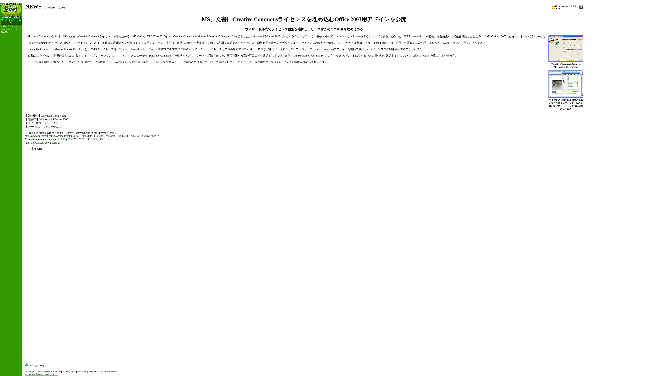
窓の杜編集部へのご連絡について (41, 374)
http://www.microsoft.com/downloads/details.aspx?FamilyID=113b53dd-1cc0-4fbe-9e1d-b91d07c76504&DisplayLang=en (92, 135)
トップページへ (38, 365)
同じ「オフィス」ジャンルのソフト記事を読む (10, 29)
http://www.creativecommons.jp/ (42, 142)
